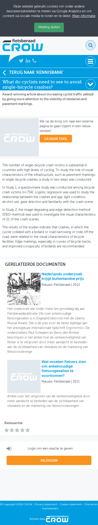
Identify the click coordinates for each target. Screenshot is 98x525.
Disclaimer (91, 504)
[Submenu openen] (90, 84)
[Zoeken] (90, 45)
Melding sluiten (49, 27)
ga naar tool (55, 139)
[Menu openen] (90, 61)
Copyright (9, 504)
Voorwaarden (50, 508)
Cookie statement (71, 504)
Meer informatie (83, 16)
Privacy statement (46, 504)
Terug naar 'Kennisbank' (36, 73)
